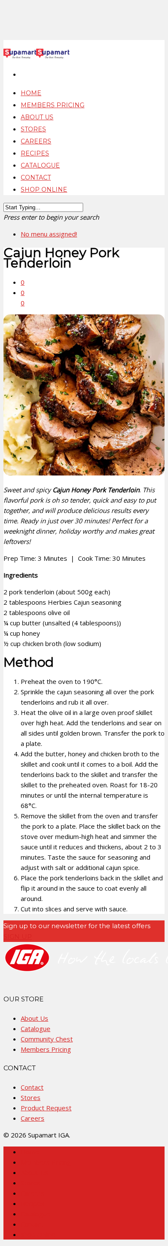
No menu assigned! (49, 234)
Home (30, 1151)
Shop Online (44, 189)
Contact (32, 1087)
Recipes (32, 1203)
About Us (34, 1018)
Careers (32, 1118)
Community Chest (47, 1039)
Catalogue (35, 1028)
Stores (30, 1097)
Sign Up (17, 936)
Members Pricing (46, 1049)
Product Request (46, 1107)
